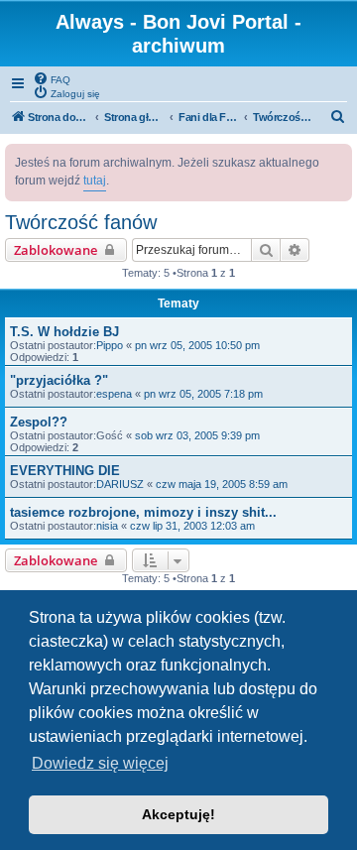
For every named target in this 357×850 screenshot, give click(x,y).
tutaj (94, 180)
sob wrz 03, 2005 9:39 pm (197, 435)
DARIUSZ (120, 484)
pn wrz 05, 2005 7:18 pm (203, 394)
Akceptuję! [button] (178, 814)
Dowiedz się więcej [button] (100, 763)
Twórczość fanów (81, 222)
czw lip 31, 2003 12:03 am (192, 526)
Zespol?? (38, 422)
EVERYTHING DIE (65, 470)
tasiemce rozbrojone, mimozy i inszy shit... (143, 512)
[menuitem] (51, 78)
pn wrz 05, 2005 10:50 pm (197, 345)
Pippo (109, 345)
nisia (107, 526)
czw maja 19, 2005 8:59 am (222, 484)
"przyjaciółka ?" (59, 380)
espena (114, 394)
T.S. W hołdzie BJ (64, 331)
